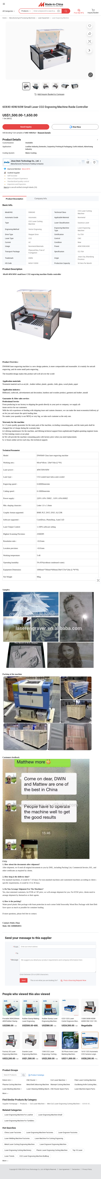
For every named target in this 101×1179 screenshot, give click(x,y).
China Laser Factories (12, 1132)
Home (4, 18)
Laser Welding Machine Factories (17, 1138)
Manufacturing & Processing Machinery (22, 18)
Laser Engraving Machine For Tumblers (19, 1120)
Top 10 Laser (77, 1150)
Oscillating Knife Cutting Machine (87, 1084)
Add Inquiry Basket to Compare (50, 94)
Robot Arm (6, 1080)
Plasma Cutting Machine (11, 1084)
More (4, 1160)
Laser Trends (9, 1156)
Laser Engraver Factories (67, 1132)
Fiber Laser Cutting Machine (85, 1080)
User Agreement (64, 1169)
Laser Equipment (43, 18)
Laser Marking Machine (11, 1089)
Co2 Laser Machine (57, 1080)
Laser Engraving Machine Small (50, 1115)
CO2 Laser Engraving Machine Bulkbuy (34, 1156)
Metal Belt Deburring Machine (37, 1084)
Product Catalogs (37, 1075)
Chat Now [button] (76, 127)
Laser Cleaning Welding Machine (38, 1089)
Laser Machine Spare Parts (85, 1089)
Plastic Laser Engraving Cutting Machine (51, 1150)
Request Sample (44, 133)
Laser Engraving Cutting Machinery (17, 1150)
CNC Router (30, 1080)
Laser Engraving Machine (60, 18)
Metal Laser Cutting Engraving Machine (19, 1144)
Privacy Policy (87, 1169)
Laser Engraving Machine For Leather (18, 1115)
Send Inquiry (26, 127)
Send (23, 980)
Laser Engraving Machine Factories (39, 1132)
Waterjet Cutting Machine (60, 1084)
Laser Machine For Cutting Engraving (49, 1138)
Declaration (76, 1169)
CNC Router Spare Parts (59, 1089)
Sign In (6, 187)
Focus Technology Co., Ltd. (34, 1169)
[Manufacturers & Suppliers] (50, 4)
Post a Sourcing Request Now (73, 980)
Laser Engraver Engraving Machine (53, 1144)
